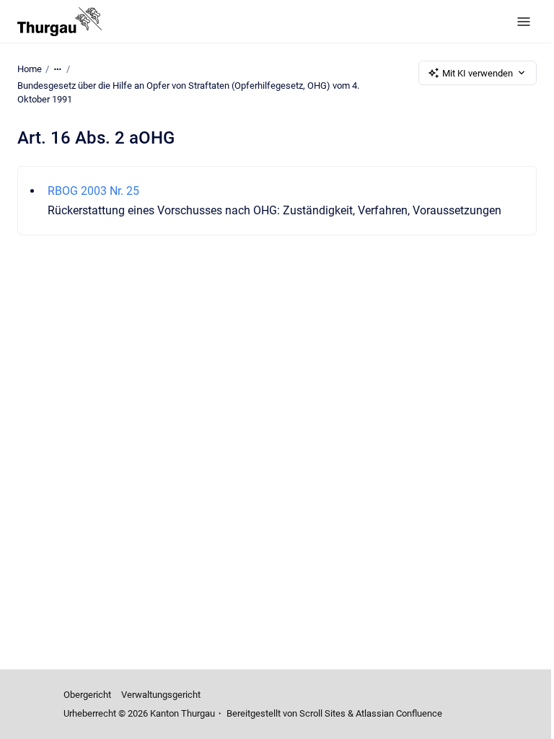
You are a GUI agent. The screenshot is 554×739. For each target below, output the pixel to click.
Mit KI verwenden (477, 73)
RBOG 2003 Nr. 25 (93, 191)
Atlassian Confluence (399, 713)
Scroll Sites (322, 713)
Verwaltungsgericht (161, 694)
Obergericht (87, 694)
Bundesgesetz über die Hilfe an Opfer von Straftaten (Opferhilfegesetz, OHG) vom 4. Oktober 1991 (188, 92)
